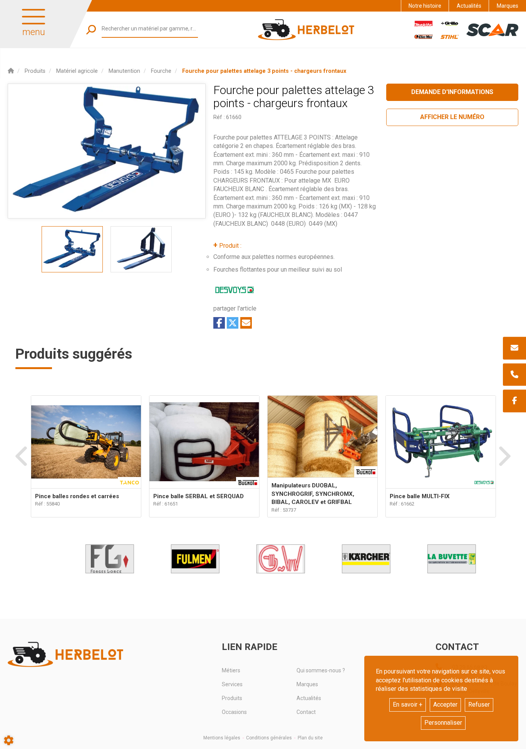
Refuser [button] (479, 704)
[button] (264, 71)
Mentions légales (221, 738)
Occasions (234, 712)
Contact (306, 712)
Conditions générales (269, 738)
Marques (507, 6)
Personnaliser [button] (443, 722)
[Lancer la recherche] (91, 29)
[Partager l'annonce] (246, 323)
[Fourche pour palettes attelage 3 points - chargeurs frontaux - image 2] (141, 249)
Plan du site (310, 738)
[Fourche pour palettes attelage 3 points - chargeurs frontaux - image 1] (72, 249)
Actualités (469, 6)
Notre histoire (425, 6)
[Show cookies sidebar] (8, 740)
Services (232, 684)
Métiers (231, 670)
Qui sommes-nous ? (321, 670)
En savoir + (407, 704)
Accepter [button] (445, 704)
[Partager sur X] (232, 323)
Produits (232, 698)
